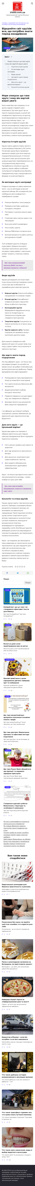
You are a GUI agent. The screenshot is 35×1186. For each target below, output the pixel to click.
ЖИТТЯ (7, 48)
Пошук (6, 579)
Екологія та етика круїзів (20, 87)
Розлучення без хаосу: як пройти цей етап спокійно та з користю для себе (17, 924)
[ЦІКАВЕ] (18, 640)
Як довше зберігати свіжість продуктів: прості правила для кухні (15, 828)
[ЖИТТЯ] (18, 765)
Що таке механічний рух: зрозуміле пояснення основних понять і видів (17, 717)
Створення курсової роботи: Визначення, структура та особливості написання (16, 806)
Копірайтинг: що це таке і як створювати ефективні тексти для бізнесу (16, 609)
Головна (5, 23)
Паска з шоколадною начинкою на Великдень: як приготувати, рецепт (17, 963)
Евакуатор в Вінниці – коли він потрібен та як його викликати (15, 1038)
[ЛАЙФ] (17, 603)
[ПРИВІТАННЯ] (18, 675)
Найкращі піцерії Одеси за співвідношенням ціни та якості (15, 1001)
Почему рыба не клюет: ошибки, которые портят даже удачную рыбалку (16, 835)
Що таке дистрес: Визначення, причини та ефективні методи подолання (16, 734)
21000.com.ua (17, 12)
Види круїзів (15, 74)
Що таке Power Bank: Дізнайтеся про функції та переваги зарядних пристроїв (17, 771)
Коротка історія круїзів (19, 67)
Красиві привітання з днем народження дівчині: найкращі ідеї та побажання (16, 681)
